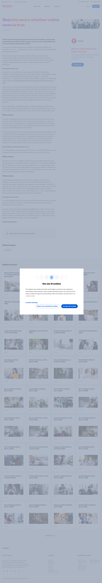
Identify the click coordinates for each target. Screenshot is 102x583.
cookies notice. (30, 296)
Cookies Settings (32, 302)
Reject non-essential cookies (47, 306)
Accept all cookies (69, 306)
